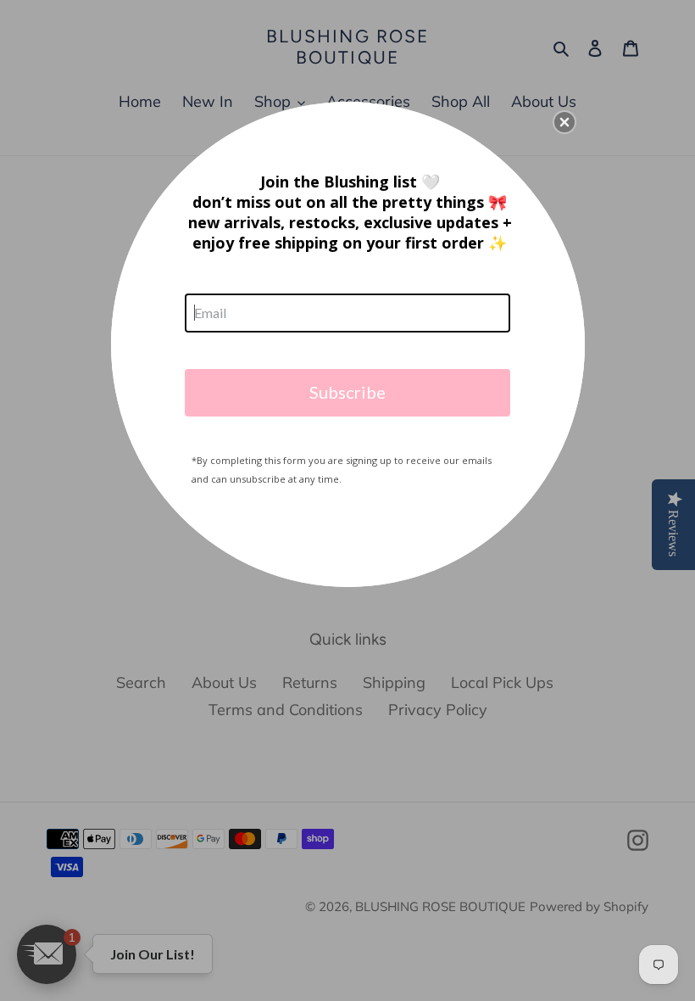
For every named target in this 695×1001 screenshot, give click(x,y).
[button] (564, 122)
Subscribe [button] (347, 392)
